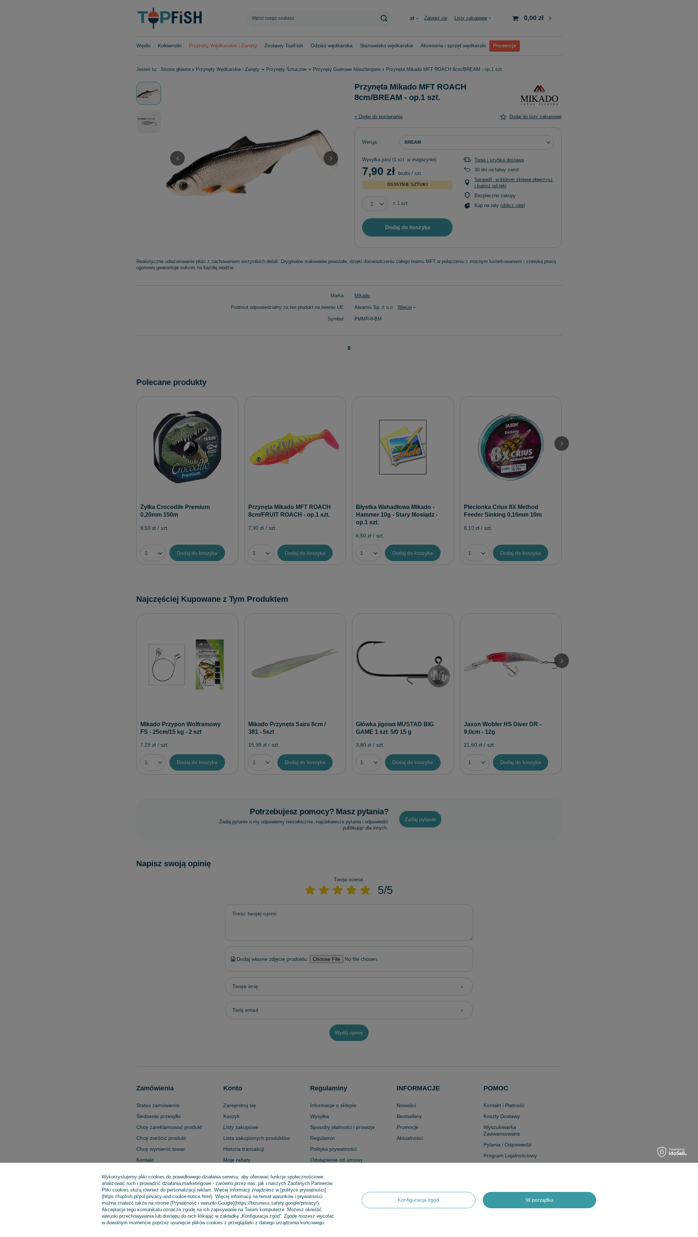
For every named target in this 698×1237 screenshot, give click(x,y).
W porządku (539, 1200)
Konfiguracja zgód (418, 1200)
